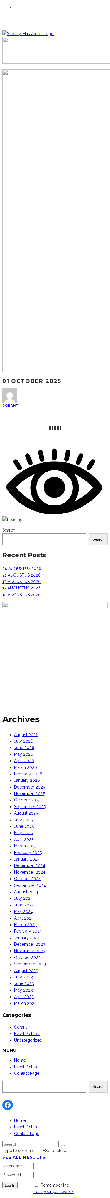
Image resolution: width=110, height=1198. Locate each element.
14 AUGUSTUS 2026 (21, 594)
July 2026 (23, 741)
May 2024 (23, 911)
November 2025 (29, 793)
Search (8, 530)
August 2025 (26, 813)
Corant (10, 405)
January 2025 (26, 859)
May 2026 (23, 754)
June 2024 (24, 905)
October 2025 (27, 800)
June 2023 (24, 983)
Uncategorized (28, 1040)
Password (11, 1174)
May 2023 (23, 990)
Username (12, 1165)
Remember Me (54, 1185)
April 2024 (24, 918)
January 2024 (27, 937)
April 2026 (24, 760)
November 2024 (29, 872)
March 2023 (25, 1003)
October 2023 (27, 957)
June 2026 (24, 747)
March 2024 (25, 924)
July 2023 (23, 977)
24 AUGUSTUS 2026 (21, 568)
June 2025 (24, 826)
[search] (62, 1145)
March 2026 (25, 767)
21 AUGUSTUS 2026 (21, 575)
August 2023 (26, 970)
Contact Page (26, 1073)
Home (20, 1060)
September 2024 (30, 885)
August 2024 (26, 891)
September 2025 (30, 806)
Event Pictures (27, 1033)
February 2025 (28, 852)
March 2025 (25, 846)
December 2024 (29, 865)
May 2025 (23, 832)
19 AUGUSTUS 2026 (21, 581)
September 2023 (30, 964)
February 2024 (28, 931)
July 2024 (23, 898)
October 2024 (27, 878)
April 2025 (23, 839)
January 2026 (27, 780)
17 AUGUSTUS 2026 (21, 588)
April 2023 (24, 996)
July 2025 (23, 819)
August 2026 (26, 734)
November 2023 (29, 950)
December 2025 (29, 787)
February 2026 (28, 774)
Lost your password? (53, 1191)
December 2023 (29, 944)
